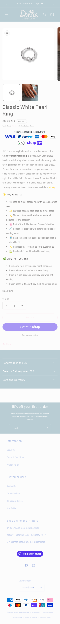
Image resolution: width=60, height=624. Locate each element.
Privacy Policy (13, 464)
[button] (6, 14)
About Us (11, 449)
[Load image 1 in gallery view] (11, 92)
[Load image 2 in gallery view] (30, 92)
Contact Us (11, 485)
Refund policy (48, 612)
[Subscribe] (47, 428)
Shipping (15, 126)
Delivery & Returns (15, 500)
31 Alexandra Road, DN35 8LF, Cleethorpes (26, 541)
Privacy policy (17, 617)
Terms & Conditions (15, 457)
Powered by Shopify (32, 612)
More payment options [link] (30, 335)
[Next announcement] (54, 3)
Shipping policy (45, 617)
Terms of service (31, 617)
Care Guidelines (14, 493)
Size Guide (11, 508)
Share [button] (9, 344)
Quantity (5, 298)
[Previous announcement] (6, 3)
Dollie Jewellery (19, 612)
